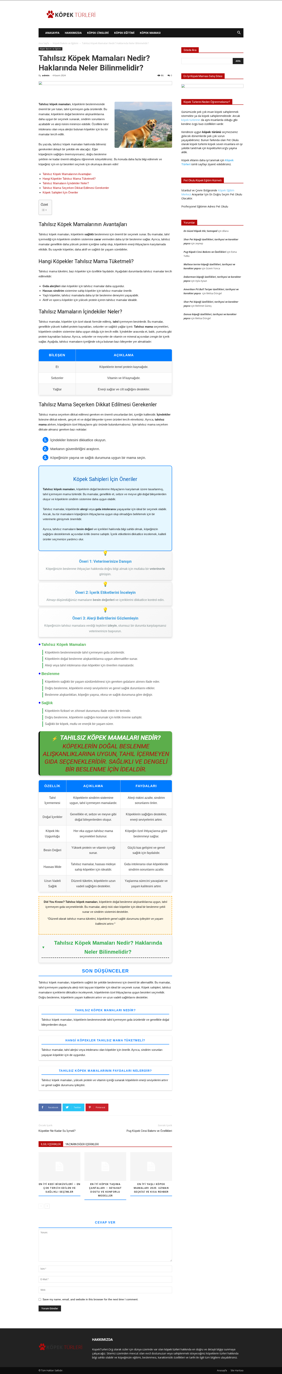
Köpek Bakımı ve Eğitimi (65, 43)
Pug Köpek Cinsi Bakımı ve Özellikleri (149, 1131)
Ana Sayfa (44, 43)
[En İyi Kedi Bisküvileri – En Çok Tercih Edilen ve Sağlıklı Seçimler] (59, 1166)
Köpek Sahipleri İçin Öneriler (60, 192)
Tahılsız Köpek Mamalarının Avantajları (67, 174)
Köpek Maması (150, 33)
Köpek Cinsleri (98, 33)
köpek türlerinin (190, 120)
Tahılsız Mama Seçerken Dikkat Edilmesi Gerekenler (76, 187)
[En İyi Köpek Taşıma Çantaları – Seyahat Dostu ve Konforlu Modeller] (105, 1166)
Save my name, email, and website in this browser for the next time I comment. (90, 1299)
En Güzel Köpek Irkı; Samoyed (200, 231)
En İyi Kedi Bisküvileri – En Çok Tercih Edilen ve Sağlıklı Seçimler (59, 1188)
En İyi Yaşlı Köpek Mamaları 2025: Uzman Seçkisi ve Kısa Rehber (151, 1188)
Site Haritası (237, 1370)
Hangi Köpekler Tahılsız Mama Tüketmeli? (69, 178)
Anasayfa (52, 33)
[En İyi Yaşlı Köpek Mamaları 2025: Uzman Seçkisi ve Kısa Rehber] (151, 1166)
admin (45, 75)
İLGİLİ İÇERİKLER (51, 1144)
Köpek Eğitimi (124, 33)
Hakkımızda (73, 33)
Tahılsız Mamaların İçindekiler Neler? (66, 183)
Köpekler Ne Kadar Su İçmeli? (57, 1131)
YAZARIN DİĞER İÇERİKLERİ (82, 1144)
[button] (238, 33)
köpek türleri (172, 1349)
